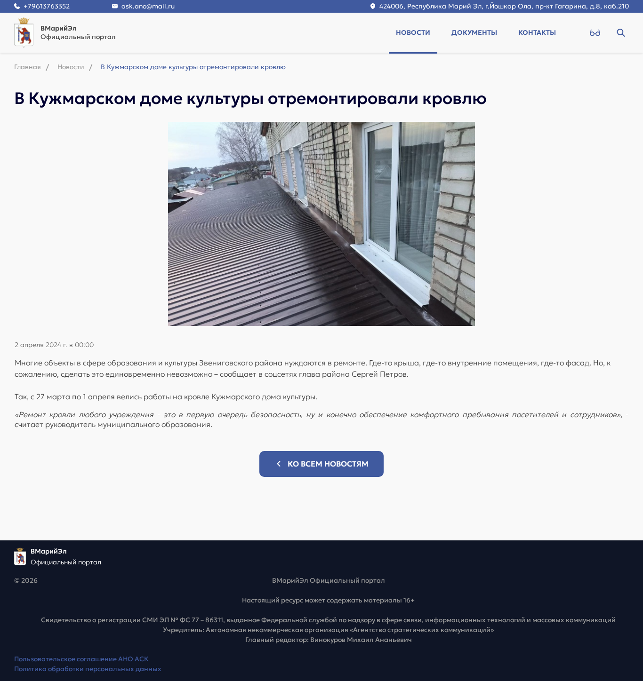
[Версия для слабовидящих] (595, 32)
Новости (413, 32)
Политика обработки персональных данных (87, 669)
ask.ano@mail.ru (148, 6)
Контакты (537, 32)
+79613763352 (47, 6)
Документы (474, 32)
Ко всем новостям (328, 463)
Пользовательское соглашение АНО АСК (81, 659)
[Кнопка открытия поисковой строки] (620, 32)
